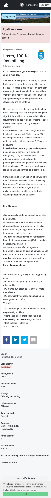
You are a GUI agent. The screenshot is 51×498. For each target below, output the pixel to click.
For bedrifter (32, 5)
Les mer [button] (33, 490)
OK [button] (25, 494)
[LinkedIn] (15, 340)
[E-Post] (33, 340)
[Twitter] (24, 340)
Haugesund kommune (11, 357)
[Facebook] (6, 340)
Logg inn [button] (45, 5)
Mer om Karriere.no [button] (25, 478)
